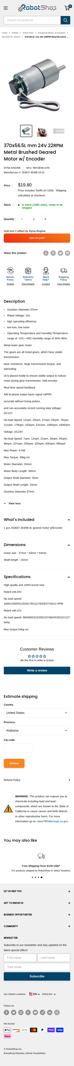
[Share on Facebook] (46, 253)
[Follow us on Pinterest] (28, 1012)
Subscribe (37, 976)
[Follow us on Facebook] (6, 1012)
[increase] (45, 219)
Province (9, 722)
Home (4, 33)
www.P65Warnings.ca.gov (52, 821)
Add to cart (37, 238)
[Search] (65, 20)
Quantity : (10, 219)
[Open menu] (6, 8)
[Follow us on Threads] (57, 1012)
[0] (67, 8)
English (48, 994)
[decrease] (22, 219)
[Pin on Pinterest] (53, 253)
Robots (15, 33)
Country (8, 704)
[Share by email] (67, 253)
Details (10, 284)
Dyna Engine (12, 167)
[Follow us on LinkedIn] (49, 1012)
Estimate (14, 763)
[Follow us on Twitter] (13, 1012)
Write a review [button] (37, 670)
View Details (28, 284)
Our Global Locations (15, 994)
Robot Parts (28, 33)
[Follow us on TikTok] (42, 1012)
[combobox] (32, 20)
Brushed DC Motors (11, 37)
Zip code (9, 739)
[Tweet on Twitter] (60, 253)
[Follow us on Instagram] (21, 1012)
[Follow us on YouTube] (35, 1012)
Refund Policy (12, 779)
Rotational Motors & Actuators (51, 33)
